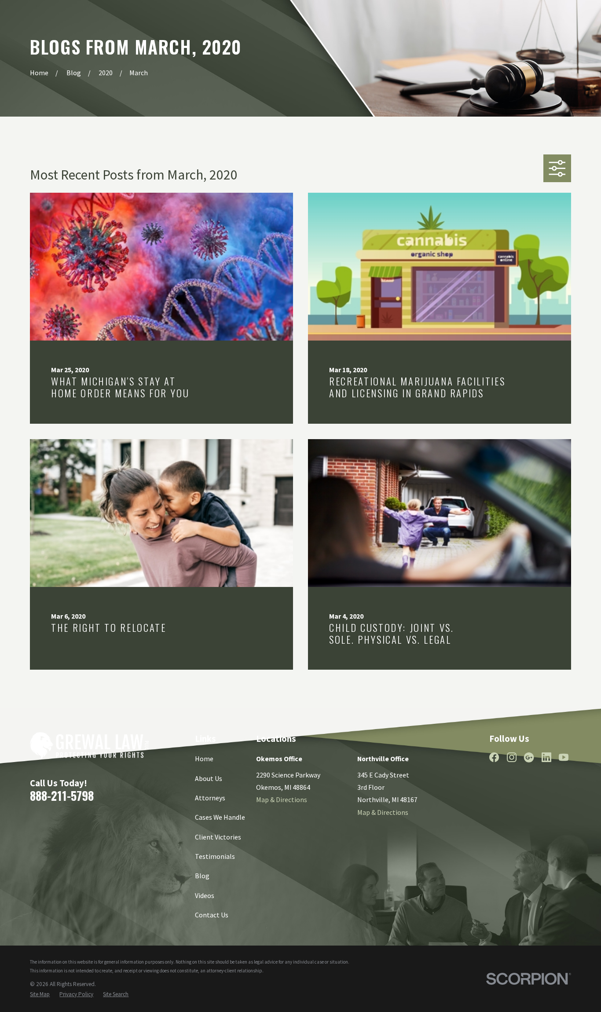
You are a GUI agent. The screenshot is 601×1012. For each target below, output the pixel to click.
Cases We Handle (220, 817)
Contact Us (211, 914)
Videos (204, 895)
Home (204, 758)
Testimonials (215, 856)
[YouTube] (563, 757)
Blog (202, 875)
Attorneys (210, 797)
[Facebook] (494, 757)
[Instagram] (512, 757)
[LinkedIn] (546, 757)
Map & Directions (281, 799)
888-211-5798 (62, 795)
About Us (208, 778)
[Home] (89, 745)
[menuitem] (40, 994)
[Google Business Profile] (529, 757)
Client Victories (218, 836)
